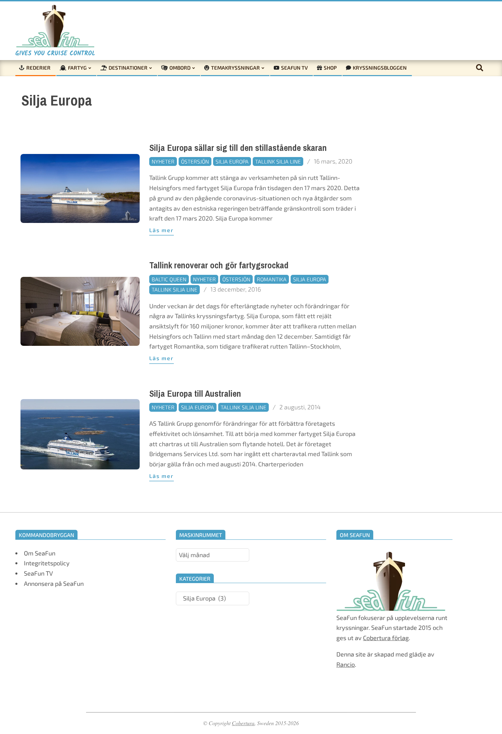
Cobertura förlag (386, 637)
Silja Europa (232, 161)
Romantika (272, 279)
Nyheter (163, 161)
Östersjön (195, 161)
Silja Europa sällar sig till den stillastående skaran (238, 148)
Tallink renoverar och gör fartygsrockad (219, 265)
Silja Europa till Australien (195, 394)
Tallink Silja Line (278, 161)
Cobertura (243, 722)
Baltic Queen (169, 279)
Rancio (345, 664)
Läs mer (161, 230)
